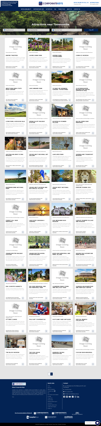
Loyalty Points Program (52, 406)
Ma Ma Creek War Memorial (82, 122)
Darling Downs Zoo (83, 187)
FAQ (55, 9)
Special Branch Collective (81, 320)
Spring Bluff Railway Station (37, 122)
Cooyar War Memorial (84, 352)
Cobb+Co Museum (82, 55)
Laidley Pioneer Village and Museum (84, 221)
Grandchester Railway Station (14, 254)
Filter (90, 30)
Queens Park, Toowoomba (57, 56)
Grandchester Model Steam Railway (37, 254)
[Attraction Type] (67, 30)
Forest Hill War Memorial (12, 221)
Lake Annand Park (35, 88)
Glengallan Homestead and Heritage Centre (84, 287)
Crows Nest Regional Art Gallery (38, 155)
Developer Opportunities (52, 404)
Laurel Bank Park (35, 55)
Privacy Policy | (55, 424)
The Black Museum (12, 352)
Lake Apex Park (58, 154)
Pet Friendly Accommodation (53, 394)
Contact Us (77, 9)
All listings (64, 424)
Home (49, 385)
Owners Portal (50, 399)
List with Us (50, 403)
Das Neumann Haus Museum (59, 221)
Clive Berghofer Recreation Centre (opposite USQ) (83, 89)
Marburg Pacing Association (58, 353)
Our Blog (49, 396)
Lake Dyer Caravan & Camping (36, 221)
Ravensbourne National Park (14, 188)
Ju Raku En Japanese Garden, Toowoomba (60, 89)
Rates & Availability (26, 9)
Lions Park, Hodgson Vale (15, 121)
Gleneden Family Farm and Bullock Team (61, 287)
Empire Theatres (12, 55)
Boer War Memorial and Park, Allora (61, 254)
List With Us (49, 9)
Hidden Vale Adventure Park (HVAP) (84, 254)
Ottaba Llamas (11, 319)
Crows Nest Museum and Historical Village (38, 188)
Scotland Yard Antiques (62, 319)
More (13, 396)
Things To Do (61, 9)
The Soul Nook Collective (34, 353)
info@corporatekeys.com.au (72, 394)
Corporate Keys (37, 9)
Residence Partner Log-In (52, 401)
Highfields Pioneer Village (59, 122)
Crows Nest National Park (61, 188)
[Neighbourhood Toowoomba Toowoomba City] (14, 30)
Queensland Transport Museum (84, 155)
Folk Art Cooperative (37, 319)
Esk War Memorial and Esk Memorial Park (37, 287)
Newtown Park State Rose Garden (14, 89)
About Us (69, 9)
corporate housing (28, 389)
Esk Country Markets (14, 286)
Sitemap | (60, 424)
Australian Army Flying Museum (14, 155)
